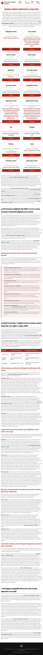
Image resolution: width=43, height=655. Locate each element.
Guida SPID (32, 2)
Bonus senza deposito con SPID (10, 3)
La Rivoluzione (27, 2)
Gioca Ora (11, 49)
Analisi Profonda (38, 2)
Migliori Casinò (20, 2)
